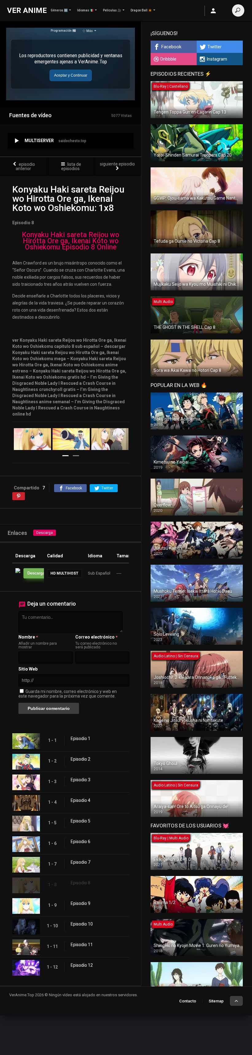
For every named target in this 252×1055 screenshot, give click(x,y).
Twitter (214, 47)
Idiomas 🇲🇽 (85, 10)
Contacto (187, 1001)
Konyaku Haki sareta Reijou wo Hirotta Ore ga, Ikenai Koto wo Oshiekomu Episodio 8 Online (70, 241)
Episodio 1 (80, 738)
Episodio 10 (82, 924)
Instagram (217, 59)
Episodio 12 (82, 965)
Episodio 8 (80, 882)
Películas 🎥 (112, 10)
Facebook (171, 47)
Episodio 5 (80, 820)
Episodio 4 (80, 800)
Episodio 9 (80, 903)
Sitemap (216, 1001)
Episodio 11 (82, 944)
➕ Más (87, 31)
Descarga (44, 533)
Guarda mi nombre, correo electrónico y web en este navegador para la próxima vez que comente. (67, 694)
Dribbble (168, 59)
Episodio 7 (80, 862)
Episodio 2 (80, 759)
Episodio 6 (80, 841)
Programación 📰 (63, 30)
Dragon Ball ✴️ (141, 10)
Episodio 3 (80, 779)
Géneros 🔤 (59, 10)
